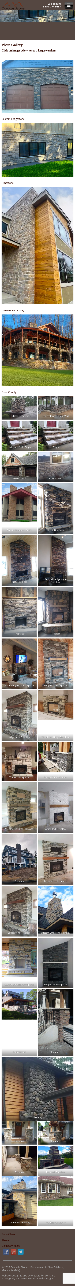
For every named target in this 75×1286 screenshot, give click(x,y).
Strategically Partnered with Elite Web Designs (27, 1278)
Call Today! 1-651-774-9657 (52, 5)
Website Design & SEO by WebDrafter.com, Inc (28, 1275)
